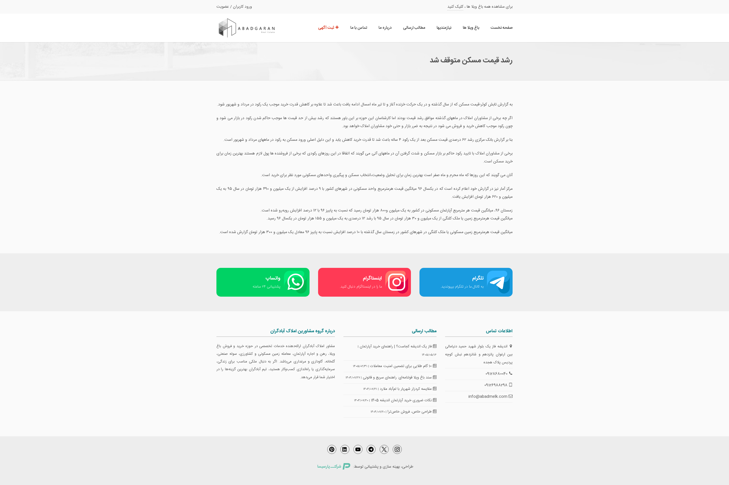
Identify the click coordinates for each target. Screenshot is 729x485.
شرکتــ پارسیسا (329, 466)
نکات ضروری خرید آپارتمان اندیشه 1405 (402, 400)
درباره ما (385, 28)
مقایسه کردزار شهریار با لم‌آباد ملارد (406, 389)
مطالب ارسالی (414, 28)
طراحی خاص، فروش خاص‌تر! (410, 412)
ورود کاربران (242, 6)
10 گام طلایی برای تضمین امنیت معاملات (401, 366)
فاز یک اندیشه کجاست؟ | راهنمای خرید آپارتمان (396, 346)
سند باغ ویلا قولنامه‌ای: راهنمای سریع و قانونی (398, 377)
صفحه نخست (502, 28)
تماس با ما (358, 28)
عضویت (222, 6)
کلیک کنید (455, 6)
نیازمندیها (444, 28)
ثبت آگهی (326, 28)
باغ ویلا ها (471, 28)
